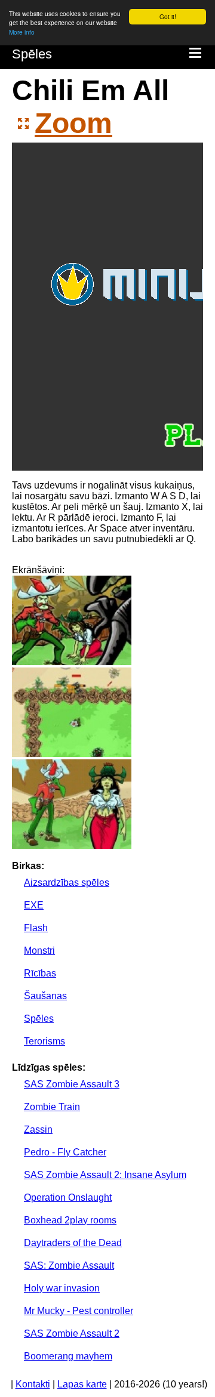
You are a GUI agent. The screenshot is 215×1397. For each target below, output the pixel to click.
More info (22, 31)
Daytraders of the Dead (73, 1243)
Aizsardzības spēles (66, 882)
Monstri (39, 950)
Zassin (38, 1129)
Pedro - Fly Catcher (65, 1152)
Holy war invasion (62, 1288)
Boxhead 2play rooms (70, 1220)
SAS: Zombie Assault (69, 1265)
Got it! (167, 16)
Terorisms (44, 1041)
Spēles (32, 54)
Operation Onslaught (68, 1197)
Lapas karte (82, 1384)
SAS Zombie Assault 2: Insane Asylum (105, 1175)
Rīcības (40, 973)
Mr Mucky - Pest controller (78, 1311)
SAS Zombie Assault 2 (71, 1333)
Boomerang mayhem (68, 1356)
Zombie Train (52, 1107)
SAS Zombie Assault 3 (71, 1084)
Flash (36, 928)
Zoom (73, 123)
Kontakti (33, 1384)
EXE (34, 905)
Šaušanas (45, 996)
